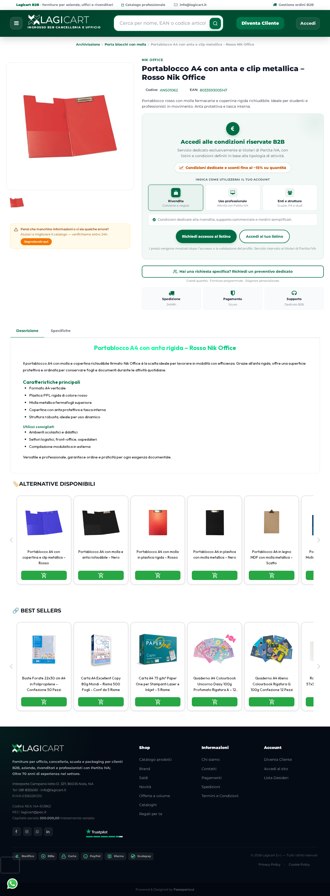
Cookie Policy (299, 864)
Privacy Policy (269, 864)
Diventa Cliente (260, 23)
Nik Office (152, 60)
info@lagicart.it (193, 5)
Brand (144, 768)
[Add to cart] (44, 575)
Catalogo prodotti (155, 759)
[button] (215, 23)
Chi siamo (211, 759)
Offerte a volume (154, 795)
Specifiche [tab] (61, 330)
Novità (145, 786)
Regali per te (150, 814)
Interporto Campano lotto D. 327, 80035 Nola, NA (52, 784)
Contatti (209, 768)
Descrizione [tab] (27, 330)
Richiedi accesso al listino (206, 236)
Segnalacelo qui (36, 241)
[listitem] (43, 540)
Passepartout (184, 889)
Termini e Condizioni (220, 795)
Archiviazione (88, 44)
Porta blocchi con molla (125, 44)
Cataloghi (148, 805)
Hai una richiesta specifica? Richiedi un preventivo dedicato (236, 271)
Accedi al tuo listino (264, 236)
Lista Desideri (276, 777)
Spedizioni (211, 786)
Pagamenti (212, 777)
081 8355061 (28, 790)
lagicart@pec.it (33, 812)
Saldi (143, 777)
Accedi (308, 23)
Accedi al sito (276, 768)
